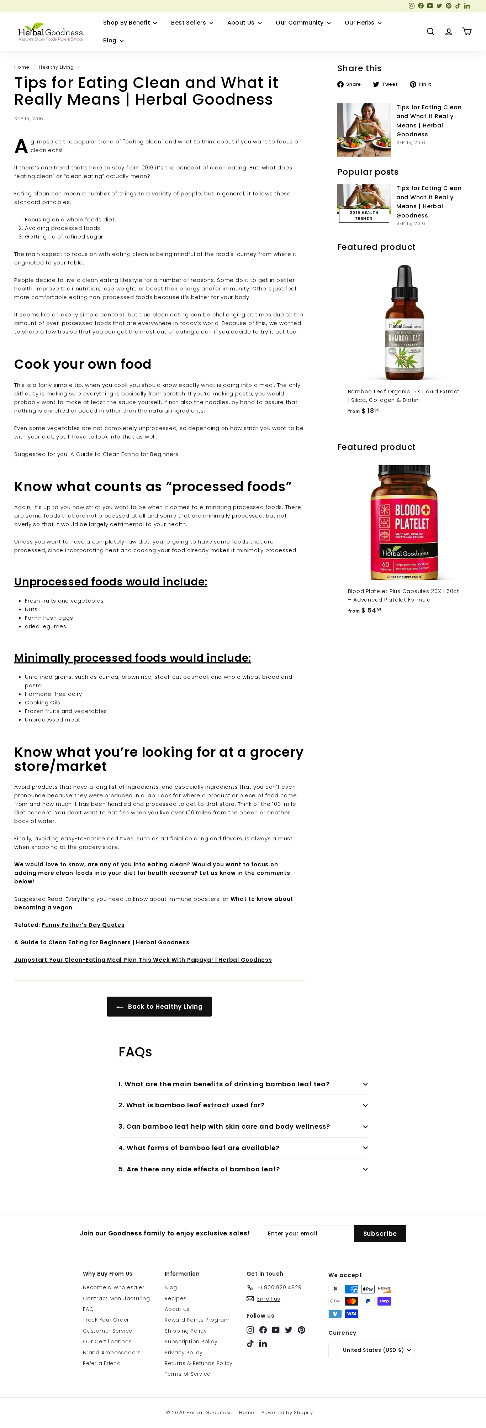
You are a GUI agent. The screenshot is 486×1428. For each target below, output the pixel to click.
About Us (242, 23)
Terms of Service (188, 1373)
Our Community (300, 23)
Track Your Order (106, 1319)
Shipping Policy (186, 1330)
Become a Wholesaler (113, 1287)
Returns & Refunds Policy (199, 1363)
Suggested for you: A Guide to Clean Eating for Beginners (96, 454)
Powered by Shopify (287, 1412)
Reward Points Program (197, 1319)
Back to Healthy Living (164, 1006)
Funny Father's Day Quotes (83, 925)
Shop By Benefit (127, 23)
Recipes (175, 1298)
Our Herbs (360, 23)
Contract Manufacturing (116, 1298)
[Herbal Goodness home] (49, 32)
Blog (110, 40)
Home (22, 67)
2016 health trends (364, 215)
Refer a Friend (102, 1363)
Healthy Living (56, 67)
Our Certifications (107, 1341)
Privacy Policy (184, 1352)
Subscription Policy (191, 1341)
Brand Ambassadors (112, 1352)
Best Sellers (189, 23)
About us (177, 1309)
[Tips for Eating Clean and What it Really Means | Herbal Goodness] (364, 130)
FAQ (88, 1309)
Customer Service (107, 1330)
